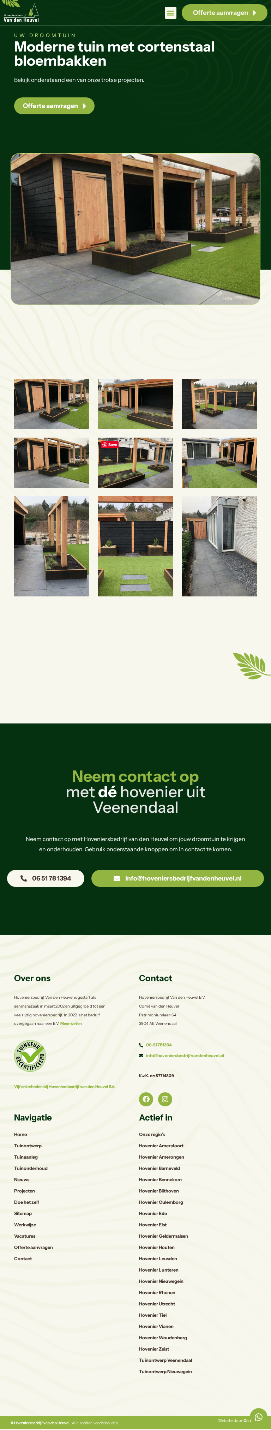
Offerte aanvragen (33, 1247)
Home (20, 1134)
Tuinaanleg (26, 1157)
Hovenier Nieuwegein (161, 1281)
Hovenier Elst (153, 1224)
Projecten (24, 1191)
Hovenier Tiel (153, 1315)
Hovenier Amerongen (161, 1157)
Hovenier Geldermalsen (163, 1236)
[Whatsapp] (258, 1417)
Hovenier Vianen (156, 1326)
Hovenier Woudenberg (163, 1337)
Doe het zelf (26, 1202)
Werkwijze (25, 1224)
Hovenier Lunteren (159, 1270)
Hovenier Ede (153, 1213)
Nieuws (21, 1179)
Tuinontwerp (28, 1145)
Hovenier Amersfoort (161, 1145)
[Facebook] (146, 1099)
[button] (170, 13)
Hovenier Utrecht (157, 1303)
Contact (23, 1258)
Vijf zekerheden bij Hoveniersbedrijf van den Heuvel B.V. (64, 1086)
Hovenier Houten (157, 1247)
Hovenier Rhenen (157, 1292)
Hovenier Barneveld (159, 1168)
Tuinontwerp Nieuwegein (165, 1371)
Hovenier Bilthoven (159, 1191)
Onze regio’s (152, 1134)
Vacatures (24, 1236)
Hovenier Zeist (154, 1349)
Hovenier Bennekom (160, 1179)
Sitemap (23, 1213)
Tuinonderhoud (31, 1168)
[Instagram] (165, 1099)
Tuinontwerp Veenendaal (165, 1360)
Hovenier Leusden (158, 1258)
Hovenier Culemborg (161, 1202)
